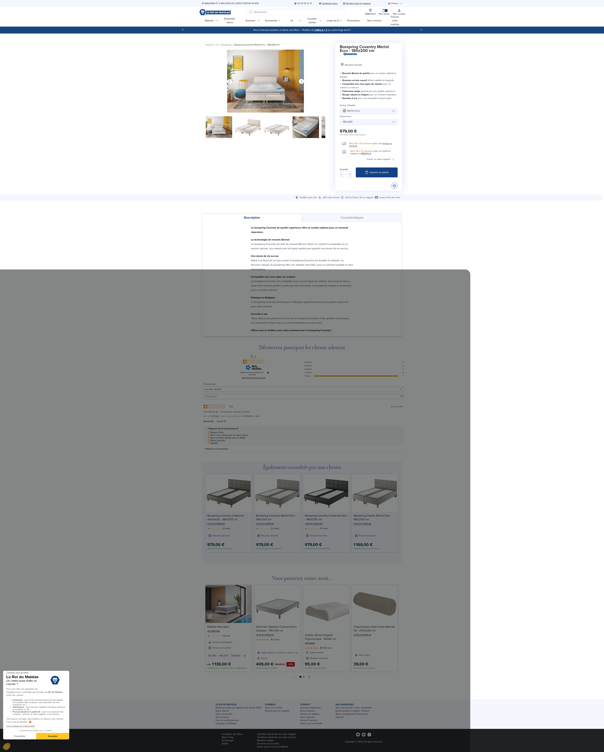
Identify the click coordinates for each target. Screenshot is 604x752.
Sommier (250, 20)
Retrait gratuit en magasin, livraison (352, 710)
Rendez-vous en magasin (277, 710)
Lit (291, 20)
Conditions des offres (232, 734)
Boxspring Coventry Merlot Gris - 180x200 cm (276, 517)
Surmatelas (271, 20)
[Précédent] (182, 29)
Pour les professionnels (227, 720)
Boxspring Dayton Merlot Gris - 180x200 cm (372, 517)
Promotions (353, 20)
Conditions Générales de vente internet (276, 737)
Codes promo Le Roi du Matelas (272, 746)
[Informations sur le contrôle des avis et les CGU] (268, 372)
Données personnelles (268, 743)
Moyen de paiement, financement (352, 714)
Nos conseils (374, 20)
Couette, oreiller (312, 20)
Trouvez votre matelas (394, 20)
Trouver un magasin (310, 714)
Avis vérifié (398, 406)
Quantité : (344, 169)
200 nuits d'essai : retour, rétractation (354, 707)
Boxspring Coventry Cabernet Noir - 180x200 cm (326, 517)
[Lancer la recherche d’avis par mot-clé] (401, 396)
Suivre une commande (311, 723)
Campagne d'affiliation (226, 723)
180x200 (347, 122)
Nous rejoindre (307, 717)
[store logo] (215, 12)
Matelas (209, 20)
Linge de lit (333, 20)
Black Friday (228, 737)
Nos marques (222, 717)
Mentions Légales (265, 740)
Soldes (225, 743)
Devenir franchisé (309, 720)
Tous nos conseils (273, 707)
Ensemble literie (229, 20)
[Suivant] (421, 29)
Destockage (227, 740)
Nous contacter (307, 710)
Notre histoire (222, 710)
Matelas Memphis (218, 627)
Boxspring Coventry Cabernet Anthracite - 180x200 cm (225, 517)
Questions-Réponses (310, 707)
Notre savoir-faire (224, 714)
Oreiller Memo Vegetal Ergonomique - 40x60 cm (320, 637)
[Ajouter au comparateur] (394, 185)
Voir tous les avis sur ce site (253, 378)
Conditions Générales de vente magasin (276, 734)
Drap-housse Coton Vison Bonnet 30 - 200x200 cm (374, 629)
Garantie (340, 717)
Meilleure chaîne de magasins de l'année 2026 (238, 707)
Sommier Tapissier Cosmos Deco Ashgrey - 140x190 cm (276, 629)
